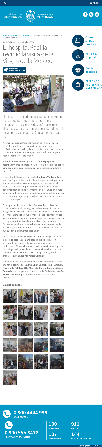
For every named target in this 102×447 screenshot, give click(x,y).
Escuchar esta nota (14, 70)
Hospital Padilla (24, 35)
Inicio (5, 35)
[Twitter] (91, 14)
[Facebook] (85, 14)
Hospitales (12, 35)
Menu (96, 3)
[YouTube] (97, 14)
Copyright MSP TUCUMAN (90, 446)
